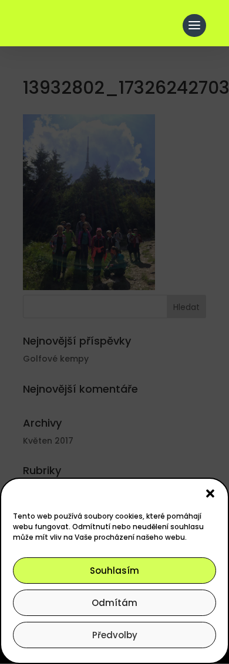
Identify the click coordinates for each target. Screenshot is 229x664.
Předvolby (114, 635)
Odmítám (114, 603)
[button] (210, 493)
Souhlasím (114, 570)
